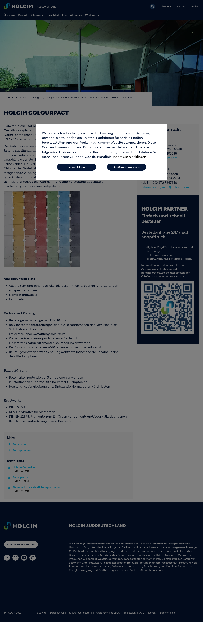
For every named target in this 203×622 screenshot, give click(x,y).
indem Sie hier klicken (129, 157)
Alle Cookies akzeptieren (126, 167)
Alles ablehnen (76, 167)
